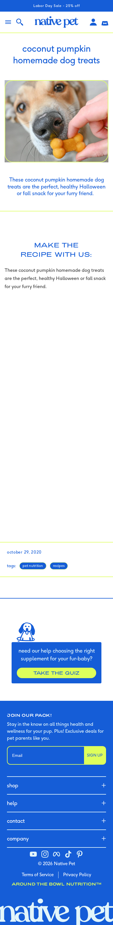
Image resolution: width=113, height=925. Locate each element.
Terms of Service (38, 874)
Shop (12, 785)
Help (12, 803)
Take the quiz (56, 673)
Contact (16, 821)
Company (18, 838)
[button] (105, 22)
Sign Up (95, 755)
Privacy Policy (77, 874)
